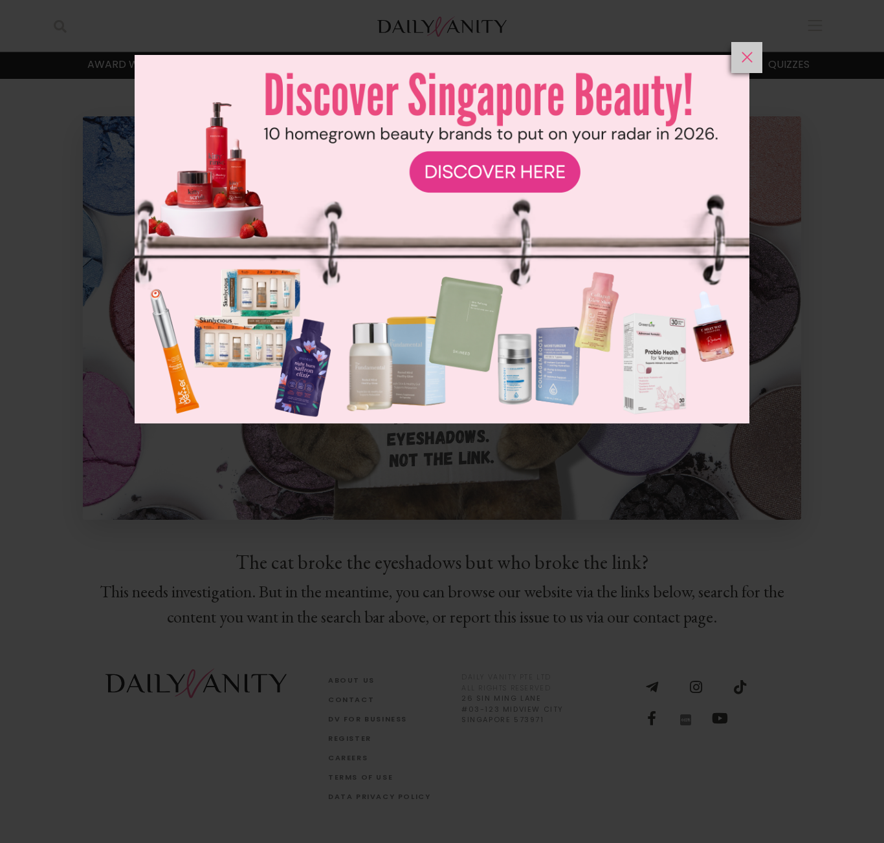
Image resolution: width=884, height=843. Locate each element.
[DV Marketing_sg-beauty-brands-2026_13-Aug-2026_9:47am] (442, 442)
